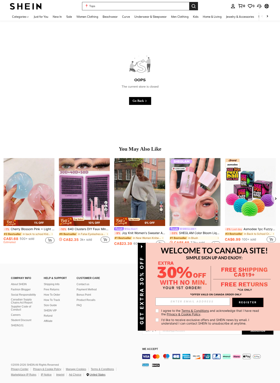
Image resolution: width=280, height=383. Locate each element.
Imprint (60, 374)
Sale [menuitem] (69, 16)
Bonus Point (84, 294)
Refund (48, 315)
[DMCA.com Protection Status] (156, 365)
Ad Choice (75, 374)
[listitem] (29, 202)
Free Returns (51, 289)
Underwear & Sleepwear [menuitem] (150, 16)
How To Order (52, 294)
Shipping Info (52, 284)
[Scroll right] (267, 16)
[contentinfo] (207, 356)
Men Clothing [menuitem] (180, 16)
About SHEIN (19, 284)
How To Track (52, 300)
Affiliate (48, 321)
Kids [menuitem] (195, 16)
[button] (259, 6)
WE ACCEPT (150, 349)
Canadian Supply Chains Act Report (21, 301)
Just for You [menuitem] (41, 16)
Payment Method (87, 289)
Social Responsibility (23, 294)
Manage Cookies (76, 369)
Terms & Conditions (102, 369)
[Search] (193, 6)
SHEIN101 (17, 325)
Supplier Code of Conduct (21, 308)
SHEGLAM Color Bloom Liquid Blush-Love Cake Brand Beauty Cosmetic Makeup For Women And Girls (195, 233)
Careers (16, 314)
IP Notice (46, 374)
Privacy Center (19, 369)
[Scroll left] (262, 16)
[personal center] (233, 6)
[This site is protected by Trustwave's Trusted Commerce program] (145, 365)
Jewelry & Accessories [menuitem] (240, 16)
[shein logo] (26, 6)
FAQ (79, 305)
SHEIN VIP (50, 310)
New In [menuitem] (57, 16)
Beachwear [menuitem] (110, 16)
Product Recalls (86, 300)
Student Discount (21, 320)
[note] (29, 223)
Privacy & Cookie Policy (47, 369)
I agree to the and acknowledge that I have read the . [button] (210, 312)
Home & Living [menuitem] (212, 16)
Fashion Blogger (21, 289)
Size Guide (50, 305)
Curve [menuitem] (126, 16)
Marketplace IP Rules (23, 374)
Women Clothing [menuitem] (87, 16)
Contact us (83, 284)
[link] (241, 6)
